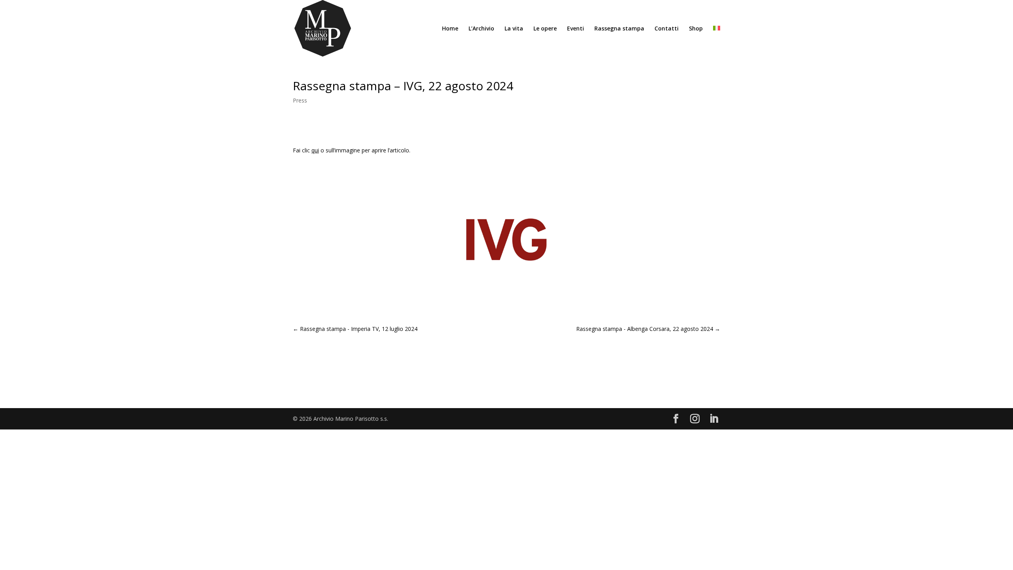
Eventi (575, 29)
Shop (696, 29)
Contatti (666, 29)
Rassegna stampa (619, 29)
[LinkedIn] (714, 419)
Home (450, 29)
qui (315, 150)
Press (300, 100)
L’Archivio (481, 29)
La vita (514, 29)
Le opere (545, 29)
